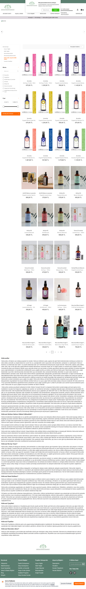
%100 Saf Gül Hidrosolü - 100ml (78, 307)
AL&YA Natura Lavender (9, 79)
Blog (2, 573)
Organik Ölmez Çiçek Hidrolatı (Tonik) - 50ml (29, 120)
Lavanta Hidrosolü (29, 232)
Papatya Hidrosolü (62, 195)
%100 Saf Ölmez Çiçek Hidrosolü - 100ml (29, 344)
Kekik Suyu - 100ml (29, 270)
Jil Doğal (29, 305)
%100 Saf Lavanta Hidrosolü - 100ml (45, 344)
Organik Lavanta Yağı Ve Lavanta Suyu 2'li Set (29, 195)
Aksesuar (43, 13)
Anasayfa (30, 17)
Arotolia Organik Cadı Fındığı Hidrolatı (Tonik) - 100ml (78, 157)
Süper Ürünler (54, 13)
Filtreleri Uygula (8, 113)
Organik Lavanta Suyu (45, 195)
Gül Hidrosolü (45, 232)
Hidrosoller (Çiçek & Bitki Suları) (10, 58)
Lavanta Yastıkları (8, 61)
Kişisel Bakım (19, 13)
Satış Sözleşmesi (23, 566)
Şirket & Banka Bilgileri (7, 570)
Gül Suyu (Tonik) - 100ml (45, 83)
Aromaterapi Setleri (8, 53)
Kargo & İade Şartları (24, 570)
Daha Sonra (46, 10)
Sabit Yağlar (6, 51)
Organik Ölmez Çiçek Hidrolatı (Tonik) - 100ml (45, 120)
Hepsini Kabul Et (79, 583)
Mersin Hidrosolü (78, 195)
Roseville (6, 75)
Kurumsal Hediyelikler (65, 13)
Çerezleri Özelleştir (66, 583)
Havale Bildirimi (57, 570)
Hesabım (55, 566)
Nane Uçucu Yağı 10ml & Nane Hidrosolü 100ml (62, 344)
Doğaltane (6, 77)
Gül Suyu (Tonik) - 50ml (29, 83)
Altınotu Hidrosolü (62, 232)
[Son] (61, 352)
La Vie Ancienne (62, 305)
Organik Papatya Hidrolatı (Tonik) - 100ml (62, 157)
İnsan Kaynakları (5, 568)
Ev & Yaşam (31, 13)
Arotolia (6, 81)
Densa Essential (8, 86)
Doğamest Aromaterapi (9, 88)
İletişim (3, 575)
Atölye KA (6, 83)
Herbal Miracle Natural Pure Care (10, 91)
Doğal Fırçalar (39, 573)
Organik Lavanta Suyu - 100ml (78, 270)
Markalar (79, 13)
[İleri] (58, 352)
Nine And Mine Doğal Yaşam (78, 305)
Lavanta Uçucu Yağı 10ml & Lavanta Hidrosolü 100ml (78, 344)
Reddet (52, 584)
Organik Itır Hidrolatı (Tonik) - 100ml (29, 157)
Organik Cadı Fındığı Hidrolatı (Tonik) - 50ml (62, 120)
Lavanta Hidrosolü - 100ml (29, 307)
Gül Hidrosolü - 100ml (45, 307)
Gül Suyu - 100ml (45, 270)
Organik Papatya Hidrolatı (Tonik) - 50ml (45, 157)
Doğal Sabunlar (39, 568)
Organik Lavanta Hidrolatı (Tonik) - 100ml (78, 83)
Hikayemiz (4, 563)
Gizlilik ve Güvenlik (23, 568)
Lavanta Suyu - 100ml (78, 232)
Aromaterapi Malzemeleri (10, 55)
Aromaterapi (7, 13)
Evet (55, 10)
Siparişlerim (55, 563)
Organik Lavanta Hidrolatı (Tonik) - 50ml (62, 83)
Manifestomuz (5, 566)
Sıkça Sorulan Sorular (24, 575)
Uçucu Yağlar (7, 49)
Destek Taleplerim (57, 568)
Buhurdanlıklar (39, 570)
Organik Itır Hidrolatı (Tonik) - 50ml (78, 120)
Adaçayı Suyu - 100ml (62, 270)
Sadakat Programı (23, 573)
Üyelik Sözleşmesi (23, 563)
